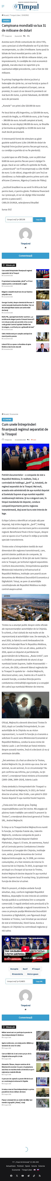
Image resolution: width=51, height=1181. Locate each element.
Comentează (25, 255)
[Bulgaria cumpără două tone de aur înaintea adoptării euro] (42, 294)
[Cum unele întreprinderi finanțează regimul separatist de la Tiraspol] (42, 273)
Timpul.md (8, 36)
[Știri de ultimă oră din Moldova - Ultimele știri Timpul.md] (25, 6)
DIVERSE (25, 15)
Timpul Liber (15, 15)
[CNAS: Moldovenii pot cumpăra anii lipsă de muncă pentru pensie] (42, 336)
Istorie (34, 1166)
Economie (16, 1170)
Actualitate (11, 1166)
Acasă (6, 15)
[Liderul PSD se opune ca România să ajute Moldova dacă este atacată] (42, 347)
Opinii (27, 1166)
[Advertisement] (25, 381)
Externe (41, 1166)
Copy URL (39, 219)
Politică (20, 1166)
